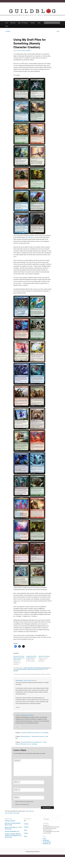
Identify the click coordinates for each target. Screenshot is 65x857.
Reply (18, 707)
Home (6, 22)
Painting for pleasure (10, 820)
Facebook (32, 22)
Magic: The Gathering (23, 22)
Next (58, 31)
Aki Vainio (28, 50)
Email (17, 789)
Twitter (38, 22)
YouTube (26, 833)
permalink (15, 670)
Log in (44, 838)
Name (17, 782)
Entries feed (46, 840)
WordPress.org (46, 843)
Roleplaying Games (45, 668)
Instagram (26, 827)
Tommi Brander (19, 680)
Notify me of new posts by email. (22, 804)
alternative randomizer (22, 669)
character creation (31, 669)
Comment (17, 760)
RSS (25, 820)
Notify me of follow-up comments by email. (24, 801)
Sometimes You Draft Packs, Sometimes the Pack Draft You (19, 657)
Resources (13, 22)
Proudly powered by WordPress (32, 851)
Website (16, 797)
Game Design (27, 668)
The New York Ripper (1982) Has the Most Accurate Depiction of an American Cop (13, 835)
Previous (7, 31)
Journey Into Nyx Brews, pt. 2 (12, 831)
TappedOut (30, 237)
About (6, 26)
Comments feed (47, 842)
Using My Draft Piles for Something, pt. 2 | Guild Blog (34, 732)
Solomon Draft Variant (44, 656)
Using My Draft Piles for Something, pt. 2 (31, 657)
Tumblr (25, 836)
